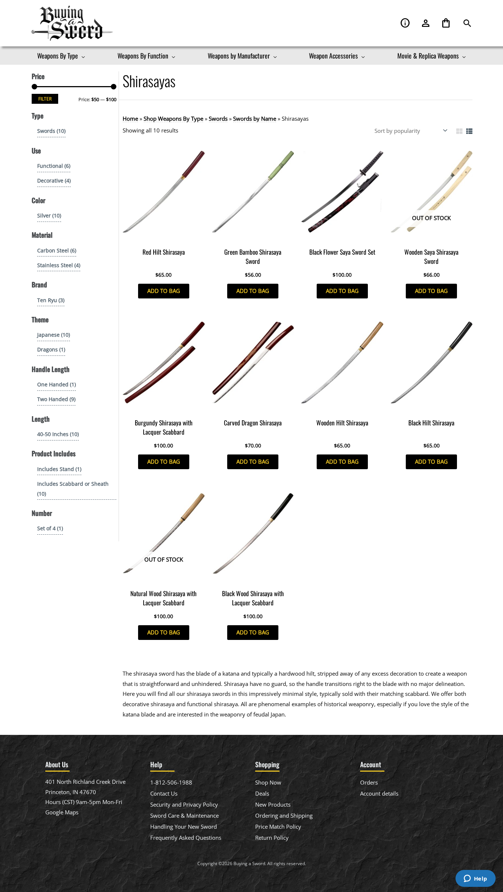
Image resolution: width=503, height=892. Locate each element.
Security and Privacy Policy (184, 804)
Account (425, 23)
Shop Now (268, 782)
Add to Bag (163, 290)
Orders (369, 782)
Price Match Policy (278, 826)
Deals (262, 793)
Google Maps (61, 812)
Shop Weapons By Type (173, 118)
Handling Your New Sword (183, 826)
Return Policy (272, 837)
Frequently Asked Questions (185, 837)
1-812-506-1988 (171, 782)
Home (130, 118)
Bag (445, 23)
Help (405, 23)
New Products (273, 804)
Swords (218, 118)
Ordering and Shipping (284, 815)
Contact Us (163, 793)
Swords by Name (254, 118)
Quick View (164, 237)
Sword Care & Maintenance (184, 815)
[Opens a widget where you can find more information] (475, 879)
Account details (379, 793)
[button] (467, 23)
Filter (45, 99)
